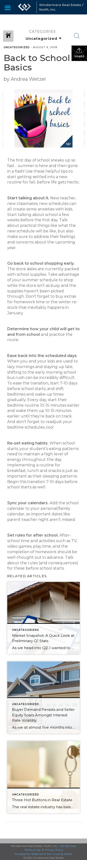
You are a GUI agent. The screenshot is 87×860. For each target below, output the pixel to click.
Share (79, 56)
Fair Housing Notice (59, 854)
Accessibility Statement (30, 854)
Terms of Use (32, 850)
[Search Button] (76, 35)
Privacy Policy (54, 850)
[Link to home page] (24, 7)
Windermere (68, 846)
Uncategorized (17, 47)
